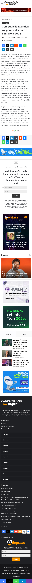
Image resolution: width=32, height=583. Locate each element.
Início (4, 19)
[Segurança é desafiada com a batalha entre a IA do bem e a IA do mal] (7, 362)
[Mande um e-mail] (14, 37)
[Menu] (2, 4)
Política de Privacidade (7, 426)
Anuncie (3, 423)
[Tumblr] (16, 138)
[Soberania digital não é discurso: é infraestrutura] (7, 353)
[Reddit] (16, 45)
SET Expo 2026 (5, 491)
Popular (24, 334)
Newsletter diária (6, 429)
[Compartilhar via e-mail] (7, 49)
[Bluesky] (28, 532)
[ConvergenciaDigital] (11, 3)
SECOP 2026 (5, 494)
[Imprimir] (12, 49)
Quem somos (5, 420)
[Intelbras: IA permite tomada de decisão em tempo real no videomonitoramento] (7, 342)
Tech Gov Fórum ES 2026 (8, 505)
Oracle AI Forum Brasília (8, 511)
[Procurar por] (30, 4)
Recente (8, 334)
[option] (16, 268)
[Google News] (16, 131)
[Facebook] (3, 45)
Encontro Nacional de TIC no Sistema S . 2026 (14, 497)
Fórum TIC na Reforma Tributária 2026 (12, 502)
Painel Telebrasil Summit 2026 (10, 500)
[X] (7, 45)
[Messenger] (20, 45)
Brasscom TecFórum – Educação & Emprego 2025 (15, 516)
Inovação (9, 19)
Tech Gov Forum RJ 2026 (8, 508)
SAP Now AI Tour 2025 (7, 519)
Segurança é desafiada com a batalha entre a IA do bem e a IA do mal (21, 362)
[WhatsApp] (24, 45)
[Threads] (24, 532)
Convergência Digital (8, 37)
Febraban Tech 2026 (7, 488)
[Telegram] (3, 49)
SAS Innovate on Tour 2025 (9, 513)
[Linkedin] (12, 45)
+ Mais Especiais (6, 522)
